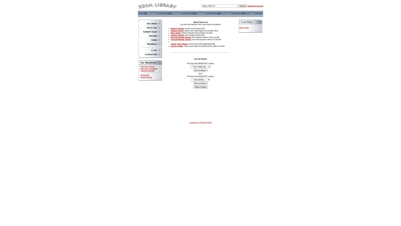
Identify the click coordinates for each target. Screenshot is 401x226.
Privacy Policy (206, 122)
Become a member (149, 68)
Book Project (146, 77)
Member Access (148, 66)
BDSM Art (145, 75)
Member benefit (147, 71)
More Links (244, 28)
